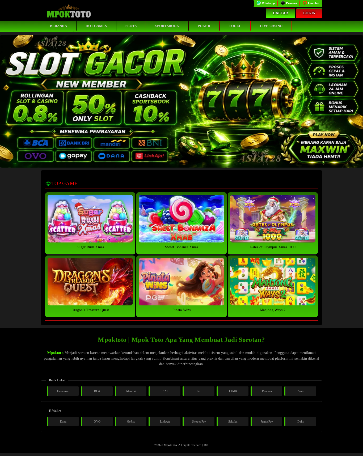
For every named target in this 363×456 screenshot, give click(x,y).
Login (309, 13)
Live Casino (271, 26)
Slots (131, 26)
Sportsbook (167, 26)
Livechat (313, 3)
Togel (235, 26)
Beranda (58, 26)
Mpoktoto (55, 353)
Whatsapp (268, 3)
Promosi (291, 3)
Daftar (280, 13)
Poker (204, 26)
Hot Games (96, 26)
